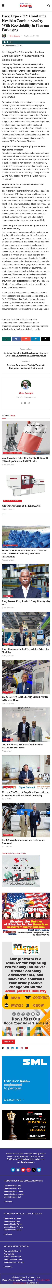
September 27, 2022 (31, 36)
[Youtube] (23, 1170)
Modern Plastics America (13, 1227)
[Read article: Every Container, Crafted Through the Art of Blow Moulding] (26, 629)
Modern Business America (14, 1194)
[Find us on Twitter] (3, 1048)
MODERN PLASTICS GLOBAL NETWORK (23, 1213)
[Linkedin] (13, 1170)
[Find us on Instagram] (22, 1048)
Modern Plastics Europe (13, 1224)
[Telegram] (39, 1170)
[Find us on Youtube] (26, 1048)
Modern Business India (13, 1186)
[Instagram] (28, 1170)
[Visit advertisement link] (26, 915)
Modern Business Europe (13, 1191)
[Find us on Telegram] (17, 1048)
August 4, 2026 (8, 703)
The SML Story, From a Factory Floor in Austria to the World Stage (25, 698)
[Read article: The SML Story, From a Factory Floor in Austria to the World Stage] (26, 677)
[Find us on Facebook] (8, 1048)
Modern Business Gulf (12, 1197)
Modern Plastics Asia (12, 1221)
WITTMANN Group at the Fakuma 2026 (21, 505)
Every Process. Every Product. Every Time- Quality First (26, 603)
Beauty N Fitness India (12, 1257)
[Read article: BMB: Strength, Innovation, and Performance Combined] (26, 820)
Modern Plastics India (12, 1218)
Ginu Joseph (15, 36)
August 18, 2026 (8, 509)
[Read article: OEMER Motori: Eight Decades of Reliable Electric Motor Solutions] (26, 724)
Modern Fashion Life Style (14, 1262)
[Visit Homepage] (26, 5)
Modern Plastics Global (13, 1230)
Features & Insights (12, 453)
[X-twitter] (34, 1170)
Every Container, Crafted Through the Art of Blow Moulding (25, 650)
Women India (9, 1254)
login (10, 853)
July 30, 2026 (7, 751)
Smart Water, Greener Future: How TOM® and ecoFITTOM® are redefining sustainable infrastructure (24, 553)
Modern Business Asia (12, 1189)
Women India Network (12, 1251)
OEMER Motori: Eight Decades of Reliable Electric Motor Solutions (22, 746)
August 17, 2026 (8, 560)
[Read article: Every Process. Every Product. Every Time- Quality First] (26, 581)
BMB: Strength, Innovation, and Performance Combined (23, 841)
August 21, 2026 (8, 465)
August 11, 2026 (8, 655)
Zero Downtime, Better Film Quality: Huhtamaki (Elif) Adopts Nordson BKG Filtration (25, 459)
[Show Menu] (3, 5)
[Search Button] (48, 5)
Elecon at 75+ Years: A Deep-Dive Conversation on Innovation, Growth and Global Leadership (25, 794)
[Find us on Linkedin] (12, 1048)
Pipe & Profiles (10, 545)
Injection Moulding (12, 500)
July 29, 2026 (7, 846)
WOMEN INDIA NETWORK (16, 1246)
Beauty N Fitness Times (13, 1259)
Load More (8, 1202)
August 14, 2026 (8, 608)
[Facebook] (18, 1170)
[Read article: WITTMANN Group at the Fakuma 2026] (26, 486)
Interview (8, 596)
